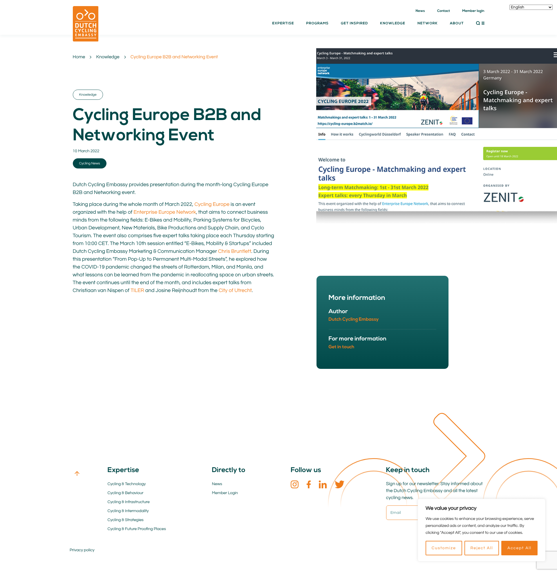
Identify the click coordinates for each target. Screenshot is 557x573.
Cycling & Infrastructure (129, 502)
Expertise (283, 23)
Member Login (225, 493)
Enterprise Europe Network (164, 212)
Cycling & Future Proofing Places (137, 529)
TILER (137, 290)
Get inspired (354, 23)
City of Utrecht (235, 290)
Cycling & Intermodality (128, 511)
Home (79, 57)
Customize (444, 548)
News (420, 11)
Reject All (481, 548)
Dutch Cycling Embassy (354, 319)
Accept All (519, 548)
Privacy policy (82, 550)
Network (427, 23)
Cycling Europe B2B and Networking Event (174, 57)
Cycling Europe (211, 204)
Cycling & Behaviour (126, 493)
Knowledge (107, 57)
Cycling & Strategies (126, 520)
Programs (317, 23)
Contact (443, 11)
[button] (480, 23)
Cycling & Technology (127, 484)
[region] (481, 530)
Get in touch (342, 347)
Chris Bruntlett (234, 251)
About (457, 23)
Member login (473, 11)
